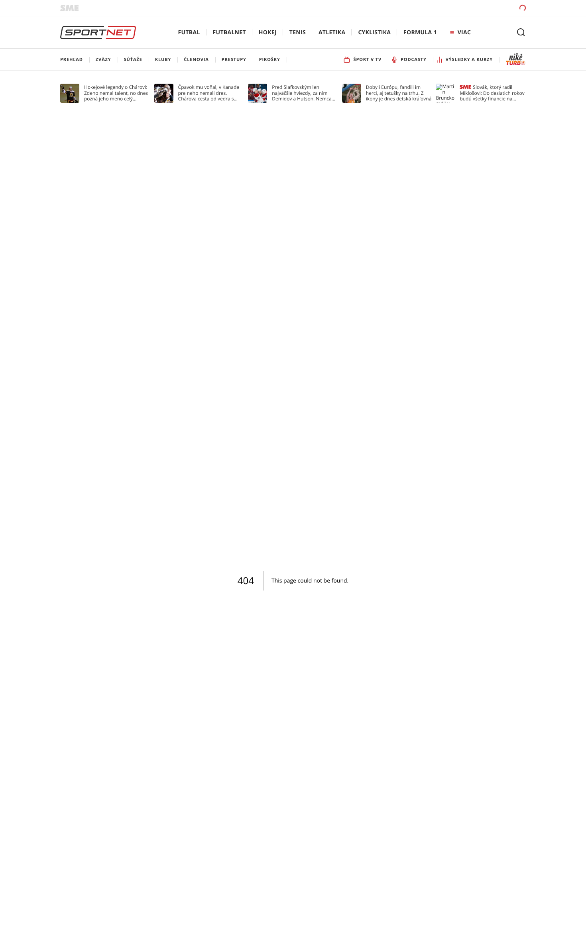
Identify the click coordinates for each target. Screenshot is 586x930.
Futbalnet (229, 32)
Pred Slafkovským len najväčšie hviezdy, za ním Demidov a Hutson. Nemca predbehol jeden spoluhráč (302, 93)
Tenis (297, 32)
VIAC (464, 32)
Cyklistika (374, 32)
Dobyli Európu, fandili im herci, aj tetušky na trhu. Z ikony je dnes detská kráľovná (399, 93)
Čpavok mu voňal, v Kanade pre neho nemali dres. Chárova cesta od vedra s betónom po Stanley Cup (209, 93)
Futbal (189, 32)
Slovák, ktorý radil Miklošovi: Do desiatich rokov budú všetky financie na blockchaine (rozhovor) (492, 93)
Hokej (268, 32)
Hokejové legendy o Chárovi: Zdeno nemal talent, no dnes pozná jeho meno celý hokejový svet (116, 93)
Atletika (332, 32)
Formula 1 (420, 32)
